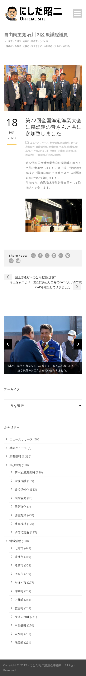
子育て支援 (22, 532)
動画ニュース (18, 448)
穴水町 (49, 154)
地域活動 (53, 146)
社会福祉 (20, 524)
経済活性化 (41, 146)
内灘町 (61, 150)
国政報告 (65, 142)
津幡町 (53, 150)
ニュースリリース (39, 142)
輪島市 (19, 565)
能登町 (57, 154)
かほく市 (44, 150)
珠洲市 (70, 146)
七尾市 (62, 146)
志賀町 (69, 150)
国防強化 (20, 507)
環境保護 (20, 481)
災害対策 (20, 515)
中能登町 (40, 154)
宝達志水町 (22, 617)
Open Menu (77, 13)
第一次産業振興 (25, 472)
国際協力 (20, 498)
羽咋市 (34, 150)
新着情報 (54, 142)
